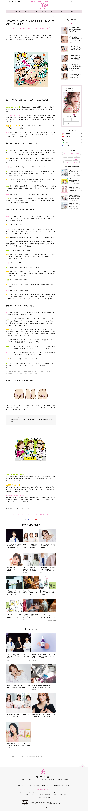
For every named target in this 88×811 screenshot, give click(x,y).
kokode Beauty (47, 794)
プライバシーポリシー (55, 785)
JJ (13, 792)
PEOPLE (44, 11)
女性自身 (51, 792)
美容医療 (41, 783)
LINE (67, 142)
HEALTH (62, 11)
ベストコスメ (46, 1)
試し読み (75, 120)
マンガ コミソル (25, 794)
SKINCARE (18, 11)
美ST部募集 (77, 1)
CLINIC (71, 11)
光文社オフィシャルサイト (67, 785)
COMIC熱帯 (65, 792)
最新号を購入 (67, 120)
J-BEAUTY (33, 1)
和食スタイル (45, 792)
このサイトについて (20, 785)
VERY (23, 792)
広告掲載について (45, 785)
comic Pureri (72, 792)
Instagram (68, 133)
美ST (36, 792)
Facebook (68, 145)
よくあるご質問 (29, 785)
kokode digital (63, 794)
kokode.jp (39, 794)
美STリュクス (54, 1)
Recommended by (50, 620)
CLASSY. (18, 792)
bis (39, 792)
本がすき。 (33, 794)
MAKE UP (28, 11)
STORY (27, 792)
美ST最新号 (39, 1)
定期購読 (67, 123)
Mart (32, 792)
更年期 (46, 783)
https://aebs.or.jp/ (57, 803)
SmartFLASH (58, 792)
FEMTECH (53, 11)
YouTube (68, 136)
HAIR (36, 11)
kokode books (55, 794)
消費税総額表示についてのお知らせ (44, 797)
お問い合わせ (36, 785)
